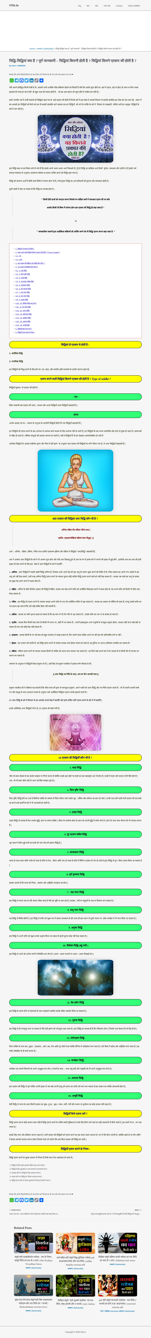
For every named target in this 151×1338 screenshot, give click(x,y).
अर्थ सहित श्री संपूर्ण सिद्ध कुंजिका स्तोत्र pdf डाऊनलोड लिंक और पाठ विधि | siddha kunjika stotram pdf (75, 1261)
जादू (79, 6)
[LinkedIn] (31, 80)
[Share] (41, 80)
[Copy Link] (36, 80)
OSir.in (14, 5)
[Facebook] (21, 80)
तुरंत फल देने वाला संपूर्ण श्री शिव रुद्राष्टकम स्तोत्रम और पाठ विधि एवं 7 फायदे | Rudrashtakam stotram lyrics (33, 1303)
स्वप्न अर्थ (107, 6)
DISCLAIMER (134, 6)
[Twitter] (26, 80)
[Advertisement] (75, 29)
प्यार (88, 6)
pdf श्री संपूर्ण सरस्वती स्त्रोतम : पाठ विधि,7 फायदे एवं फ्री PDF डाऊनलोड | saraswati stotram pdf (117, 1303)
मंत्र (96, 6)
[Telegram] (16, 80)
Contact (119, 6)
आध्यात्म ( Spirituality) (33, 1268)
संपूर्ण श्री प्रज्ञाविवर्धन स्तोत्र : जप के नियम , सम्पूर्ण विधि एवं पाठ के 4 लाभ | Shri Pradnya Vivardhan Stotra (33, 1260)
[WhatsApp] (11, 80)
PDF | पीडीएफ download (109, 1311)
